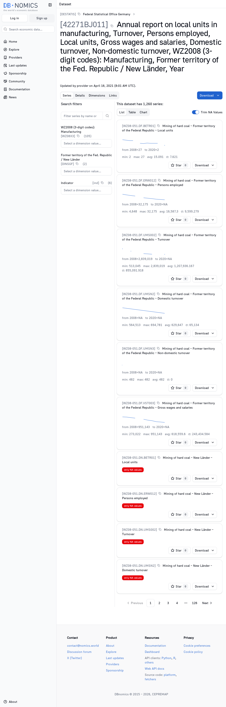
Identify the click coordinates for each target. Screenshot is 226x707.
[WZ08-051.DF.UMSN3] (138, 348)
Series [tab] (67, 95)
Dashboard (152, 652)
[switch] (195, 112)
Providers (112, 664)
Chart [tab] (143, 112)
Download (207, 95)
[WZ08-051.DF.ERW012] (139, 180)
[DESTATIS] (68, 14)
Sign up (41, 18)
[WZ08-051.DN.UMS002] (139, 529)
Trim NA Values (211, 112)
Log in (14, 18)
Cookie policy (193, 652)
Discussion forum (79, 652)
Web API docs (154, 668)
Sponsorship (115, 670)
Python (166, 658)
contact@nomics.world (83, 645)
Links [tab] (113, 95)
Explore (111, 652)
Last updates (115, 658)
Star (181, 165)
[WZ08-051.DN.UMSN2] (139, 565)
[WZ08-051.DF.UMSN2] (138, 294)
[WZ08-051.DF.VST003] (138, 403)
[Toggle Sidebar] (56, 353)
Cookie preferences (197, 645)
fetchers (150, 679)
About (110, 645)
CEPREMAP (160, 694)
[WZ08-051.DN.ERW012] (139, 493)
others (149, 662)
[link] (95, 14)
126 (194, 603)
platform (170, 675)
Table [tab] (132, 112)
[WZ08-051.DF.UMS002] (139, 235)
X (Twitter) (74, 658)
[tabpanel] (141, 354)
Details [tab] (80, 95)
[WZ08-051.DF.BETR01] (138, 126)
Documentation (155, 645)
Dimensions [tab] (97, 95)
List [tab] (121, 112)
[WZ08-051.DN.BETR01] (139, 457)
